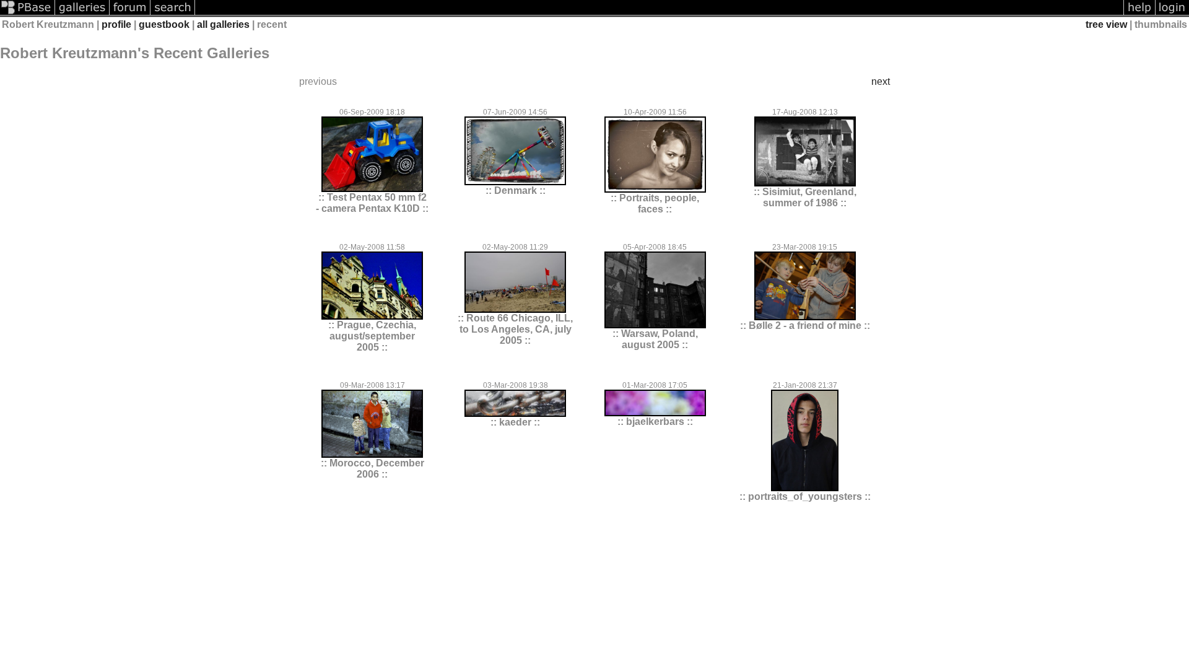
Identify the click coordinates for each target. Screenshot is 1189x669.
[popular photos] (659, 14)
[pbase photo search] (172, 14)
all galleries (223, 24)
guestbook (164, 24)
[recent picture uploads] (82, 14)
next (880, 81)
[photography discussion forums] (130, 14)
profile (116, 24)
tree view (1106, 24)
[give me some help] (1139, 14)
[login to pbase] (1172, 14)
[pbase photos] (27, 14)
